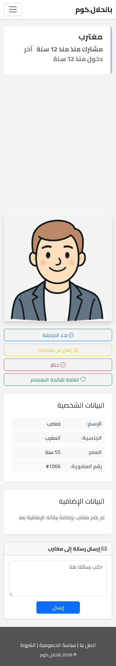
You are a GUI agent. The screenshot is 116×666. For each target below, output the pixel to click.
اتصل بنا (88, 645)
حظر (55, 365)
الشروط (28, 645)
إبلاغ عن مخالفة (55, 350)
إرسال (58, 607)
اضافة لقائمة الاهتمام (56, 379)
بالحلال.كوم (93, 9)
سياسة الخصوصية (57, 645)
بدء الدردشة (56, 335)
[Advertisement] (58, 143)
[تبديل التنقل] (13, 9)
